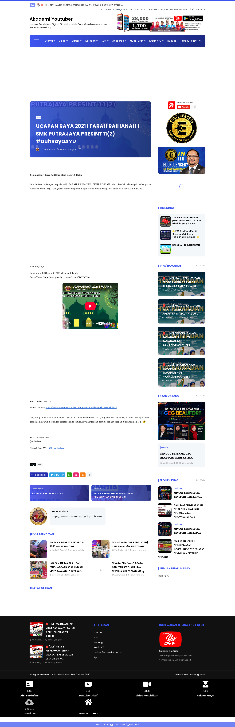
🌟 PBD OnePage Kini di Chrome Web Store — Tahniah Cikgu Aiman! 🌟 (185, 234)
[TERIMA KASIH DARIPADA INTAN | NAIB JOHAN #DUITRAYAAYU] (101, 557)
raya (39, 117)
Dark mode (200, 9)
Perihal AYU (182, 674)
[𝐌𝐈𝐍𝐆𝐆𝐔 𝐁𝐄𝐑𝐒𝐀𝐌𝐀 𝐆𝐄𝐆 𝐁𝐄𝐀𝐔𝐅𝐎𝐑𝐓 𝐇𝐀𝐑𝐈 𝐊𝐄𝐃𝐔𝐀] (165, 535)
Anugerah (118, 40)
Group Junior (140, 9)
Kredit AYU (155, 40)
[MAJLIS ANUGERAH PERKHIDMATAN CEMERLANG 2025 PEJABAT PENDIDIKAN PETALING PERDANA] (165, 552)
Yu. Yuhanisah (60, 511)
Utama (49, 40)
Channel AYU (107, 9)
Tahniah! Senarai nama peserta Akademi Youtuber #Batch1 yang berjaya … (187, 220)
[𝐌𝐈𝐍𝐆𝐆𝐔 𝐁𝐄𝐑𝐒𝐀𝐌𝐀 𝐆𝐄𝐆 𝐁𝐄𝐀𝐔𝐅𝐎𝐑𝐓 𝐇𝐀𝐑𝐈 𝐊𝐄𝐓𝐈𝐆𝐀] (181, 421)
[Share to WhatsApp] (69, 474)
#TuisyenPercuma (179, 9)
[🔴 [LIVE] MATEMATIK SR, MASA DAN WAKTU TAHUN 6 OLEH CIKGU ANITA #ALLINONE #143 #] (36, 634)
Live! (104, 40)
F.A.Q (96, 637)
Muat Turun (136, 40)
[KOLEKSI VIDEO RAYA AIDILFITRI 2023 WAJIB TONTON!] (38, 557)
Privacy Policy (188, 40)
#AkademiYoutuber (158, 9)
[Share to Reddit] (83, 474)
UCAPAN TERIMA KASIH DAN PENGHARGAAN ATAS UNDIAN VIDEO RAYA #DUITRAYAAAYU (66, 567)
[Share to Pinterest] (76, 474)
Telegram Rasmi (124, 9)
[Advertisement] (117, 72)
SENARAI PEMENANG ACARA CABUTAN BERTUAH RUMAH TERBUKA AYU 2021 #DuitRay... (129, 567)
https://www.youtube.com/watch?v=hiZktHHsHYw (66, 277)
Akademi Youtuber (51, 19)
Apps (96, 657)
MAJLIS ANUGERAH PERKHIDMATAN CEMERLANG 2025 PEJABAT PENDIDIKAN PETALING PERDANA (181, 549)
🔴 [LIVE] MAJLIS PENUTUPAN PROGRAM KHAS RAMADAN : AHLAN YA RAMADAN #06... (181, 282)
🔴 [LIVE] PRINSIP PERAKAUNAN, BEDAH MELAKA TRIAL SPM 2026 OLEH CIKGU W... (81, 5)
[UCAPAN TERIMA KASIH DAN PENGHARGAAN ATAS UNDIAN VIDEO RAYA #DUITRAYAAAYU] (38, 577)
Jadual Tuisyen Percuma (107, 652)
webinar (164, 447)
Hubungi (172, 40)
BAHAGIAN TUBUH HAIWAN (186, 245)
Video (62, 40)
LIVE (32, 5)
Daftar (75, 40)
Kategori (90, 40)
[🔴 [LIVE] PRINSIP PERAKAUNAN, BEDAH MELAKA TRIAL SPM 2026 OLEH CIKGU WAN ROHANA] (38, 5)
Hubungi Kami (197, 674)
